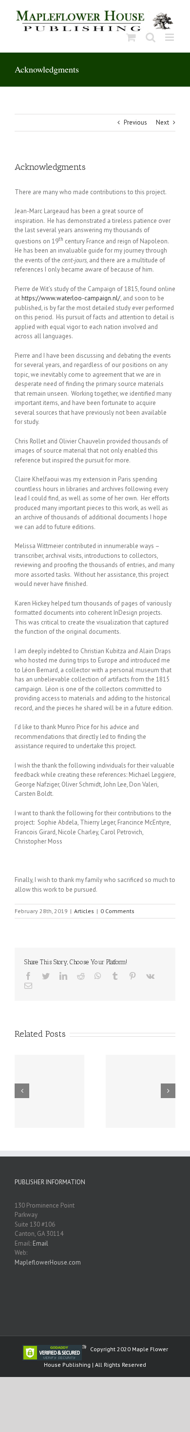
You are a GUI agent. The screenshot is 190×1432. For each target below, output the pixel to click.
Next (162, 122)
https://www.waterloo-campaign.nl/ (70, 298)
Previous (135, 122)
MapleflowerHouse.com (48, 1262)
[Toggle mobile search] (150, 37)
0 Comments (117, 911)
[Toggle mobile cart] (131, 37)
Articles (84, 911)
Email (40, 1243)
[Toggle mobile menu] (170, 37)
